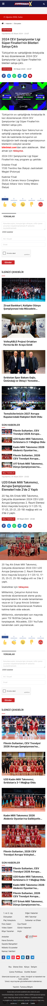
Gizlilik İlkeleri (30, 972)
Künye (26, 967)
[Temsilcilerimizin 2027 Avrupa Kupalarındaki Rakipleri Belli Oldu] (23, 398)
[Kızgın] (40, 201)
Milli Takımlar (31, 917)
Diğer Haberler (31, 913)
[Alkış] (14, 201)
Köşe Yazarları (8, 931)
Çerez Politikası (16, 972)
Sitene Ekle (18, 967)
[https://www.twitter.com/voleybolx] (8, 957)
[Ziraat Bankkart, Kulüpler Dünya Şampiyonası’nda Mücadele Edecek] (23, 290)
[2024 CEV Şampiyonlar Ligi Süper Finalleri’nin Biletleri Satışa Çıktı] (23, 96)
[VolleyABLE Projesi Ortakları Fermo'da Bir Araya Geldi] (23, 326)
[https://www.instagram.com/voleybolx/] (13, 957)
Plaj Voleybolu (9, 920)
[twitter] (9, 76)
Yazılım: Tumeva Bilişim (23, 987)
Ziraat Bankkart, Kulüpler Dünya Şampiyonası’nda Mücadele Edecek (22, 307)
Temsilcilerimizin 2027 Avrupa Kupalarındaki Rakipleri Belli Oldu (23, 415)
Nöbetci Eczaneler (10, 947)
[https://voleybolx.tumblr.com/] (27, 957)
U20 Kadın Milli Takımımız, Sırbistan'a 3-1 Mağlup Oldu (20, 781)
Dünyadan (17, 23)
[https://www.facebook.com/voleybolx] (3, 957)
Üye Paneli (21, 924)
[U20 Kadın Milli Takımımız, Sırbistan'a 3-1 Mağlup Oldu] (23, 764)
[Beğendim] (5, 201)
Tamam (32, 1003)
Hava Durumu (7, 940)
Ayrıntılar (24, 1003)
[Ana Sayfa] (3, 23)
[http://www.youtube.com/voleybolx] (18, 957)
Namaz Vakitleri (8, 951)
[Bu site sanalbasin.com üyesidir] (31, 936)
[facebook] (4, 76)
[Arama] (44, 4)
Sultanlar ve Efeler (33, 920)
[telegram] (19, 76)
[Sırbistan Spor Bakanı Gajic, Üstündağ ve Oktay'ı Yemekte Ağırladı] (23, 362)
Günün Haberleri (24, 927)
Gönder (8, 262)
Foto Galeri (6, 924)
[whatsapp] (14, 76)
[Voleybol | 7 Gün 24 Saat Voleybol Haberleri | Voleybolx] (23, 4)
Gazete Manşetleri (9, 944)
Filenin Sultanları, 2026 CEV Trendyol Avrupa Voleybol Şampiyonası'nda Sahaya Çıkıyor (23, 853)
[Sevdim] (23, 201)
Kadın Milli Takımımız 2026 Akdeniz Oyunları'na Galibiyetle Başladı (22, 817)
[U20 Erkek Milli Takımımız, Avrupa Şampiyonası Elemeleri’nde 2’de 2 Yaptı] (23, 546)
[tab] (9, 216)
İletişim (34, 967)
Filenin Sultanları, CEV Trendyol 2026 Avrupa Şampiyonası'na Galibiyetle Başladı (22, 745)
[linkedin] (25, 76)
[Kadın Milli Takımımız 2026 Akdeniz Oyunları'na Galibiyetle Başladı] (23, 800)
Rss (10, 967)
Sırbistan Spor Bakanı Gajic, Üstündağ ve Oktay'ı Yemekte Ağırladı (21, 379)
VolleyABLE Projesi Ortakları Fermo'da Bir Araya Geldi (20, 343)
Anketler (5, 937)
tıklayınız (23, 587)
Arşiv (19, 931)
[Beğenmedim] (31, 201)
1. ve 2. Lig (8, 913)
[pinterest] (30, 76)
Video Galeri (7, 927)
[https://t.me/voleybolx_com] (32, 957)
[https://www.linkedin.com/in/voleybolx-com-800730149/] (23, 957)
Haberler (9, 23)
